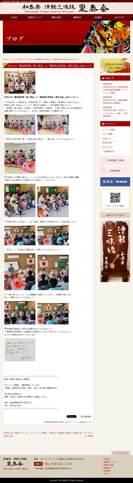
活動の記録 (55, 17)
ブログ (10, 59)
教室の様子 (108, 143)
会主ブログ (119, 17)
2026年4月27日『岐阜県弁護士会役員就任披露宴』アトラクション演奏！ (115, 90)
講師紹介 (77, 17)
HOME (13, 17)
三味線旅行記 (109, 151)
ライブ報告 (17, 59)
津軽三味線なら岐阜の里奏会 (15, 469)
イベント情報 (109, 130)
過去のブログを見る (115, 215)
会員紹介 (98, 17)
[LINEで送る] (86, 416)
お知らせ (107, 138)
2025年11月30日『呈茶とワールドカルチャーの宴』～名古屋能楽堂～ (115, 113)
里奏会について (34, 17)
